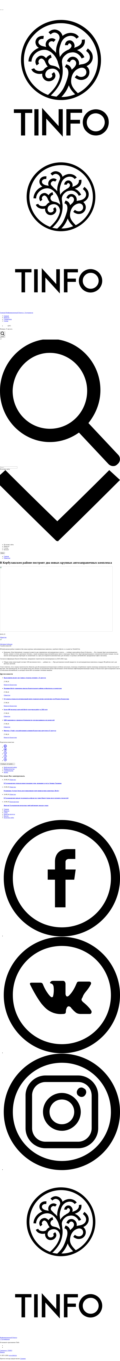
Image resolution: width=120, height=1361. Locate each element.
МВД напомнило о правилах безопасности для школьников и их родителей (29, 720)
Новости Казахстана (10, 685)
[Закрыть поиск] (1, 339)
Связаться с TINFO (6, 1350)
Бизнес (6, 772)
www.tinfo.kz (13, 1355)
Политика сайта (9, 817)
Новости (6, 317)
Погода (6, 816)
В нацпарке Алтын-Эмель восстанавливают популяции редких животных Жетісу (31, 791)
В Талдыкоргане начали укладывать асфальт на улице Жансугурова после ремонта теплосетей (36, 798)
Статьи (6, 321)
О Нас (6, 812)
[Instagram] (62, 1169)
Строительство (8, 770)
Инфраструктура (9, 769)
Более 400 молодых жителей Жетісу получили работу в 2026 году (26, 709)
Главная (6, 316)
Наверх (2, 1352)
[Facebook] (62, 936)
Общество (7, 558)
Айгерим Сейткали (6, 644)
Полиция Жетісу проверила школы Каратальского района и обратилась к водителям (33, 688)
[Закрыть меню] (2, 9)
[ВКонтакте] (62, 1053)
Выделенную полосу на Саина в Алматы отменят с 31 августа (25, 678)
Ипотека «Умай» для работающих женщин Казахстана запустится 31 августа (30, 730)
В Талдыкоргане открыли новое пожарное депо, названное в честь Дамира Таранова (33, 783)
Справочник (8, 319)
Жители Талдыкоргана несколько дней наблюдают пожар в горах (26, 805)
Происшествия (14, 802)
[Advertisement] (60, 4)
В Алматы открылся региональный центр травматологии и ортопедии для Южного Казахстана (36, 699)
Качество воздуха (9, 814)
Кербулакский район (10, 767)
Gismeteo (23, 1358)
